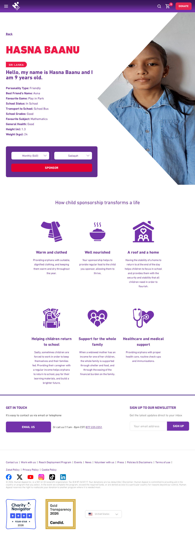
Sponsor (51, 168)
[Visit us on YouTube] (30, 477)
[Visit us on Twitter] (19, 477)
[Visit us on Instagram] (41, 477)
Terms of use (162, 462)
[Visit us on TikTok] (52, 477)
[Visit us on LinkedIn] (63, 477)
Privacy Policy (31, 469)
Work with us (28, 462)
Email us (28, 427)
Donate (184, 6)
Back (9, 34)
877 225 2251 (94, 427)
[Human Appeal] (16, 6)
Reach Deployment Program (55, 462)
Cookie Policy (49, 469)
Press (120, 462)
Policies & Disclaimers (139, 462)
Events (78, 462)
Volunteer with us (104, 462)
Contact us (12, 462)
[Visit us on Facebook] (9, 477)
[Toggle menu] (6, 6)
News (88, 462)
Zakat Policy (13, 469)
